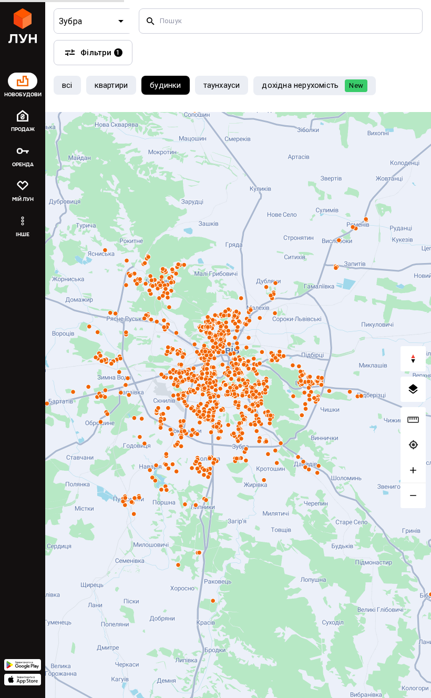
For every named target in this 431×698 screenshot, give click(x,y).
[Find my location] (413, 445)
